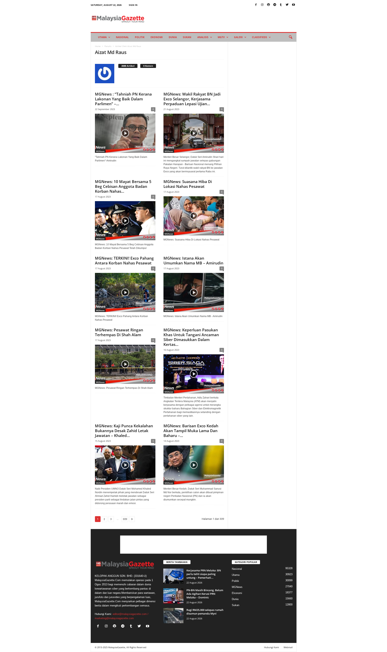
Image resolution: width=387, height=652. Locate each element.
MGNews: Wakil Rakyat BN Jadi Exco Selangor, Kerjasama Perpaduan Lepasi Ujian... (192, 99)
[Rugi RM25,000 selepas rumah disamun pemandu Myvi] (173, 615)
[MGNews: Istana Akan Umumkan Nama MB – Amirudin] (193, 292)
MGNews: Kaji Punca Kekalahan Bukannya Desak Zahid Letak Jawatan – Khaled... (124, 430)
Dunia (173, 37)
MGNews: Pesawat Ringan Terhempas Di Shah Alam (119, 332)
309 (125, 519)
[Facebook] (256, 5)
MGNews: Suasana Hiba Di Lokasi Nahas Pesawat (187, 184)
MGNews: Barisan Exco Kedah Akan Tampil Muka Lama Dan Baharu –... (190, 430)
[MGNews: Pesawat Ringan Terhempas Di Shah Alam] (125, 364)
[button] (290, 37)
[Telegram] (274, 5)
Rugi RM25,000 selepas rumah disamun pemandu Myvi (204, 611)
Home (98, 46)
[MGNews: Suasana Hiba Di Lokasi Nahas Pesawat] (193, 215)
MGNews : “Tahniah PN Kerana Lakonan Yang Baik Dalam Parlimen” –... (123, 99)
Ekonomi (157, 37)
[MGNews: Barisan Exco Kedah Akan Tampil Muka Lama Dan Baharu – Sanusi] (193, 465)
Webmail (288, 647)
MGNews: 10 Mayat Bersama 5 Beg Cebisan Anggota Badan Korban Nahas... (123, 186)
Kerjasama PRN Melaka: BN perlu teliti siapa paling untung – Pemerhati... (203, 574)
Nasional (122, 37)
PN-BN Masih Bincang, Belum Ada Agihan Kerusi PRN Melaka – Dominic (204, 593)
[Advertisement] (193, 545)
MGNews (100, 151)
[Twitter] (287, 5)
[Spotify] (268, 5)
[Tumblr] (281, 5)
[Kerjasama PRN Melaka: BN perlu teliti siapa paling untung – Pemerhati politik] (173, 576)
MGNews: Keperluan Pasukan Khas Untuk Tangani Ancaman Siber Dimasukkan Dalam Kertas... (191, 337)
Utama (102, 37)
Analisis (202, 37)
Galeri (238, 37)
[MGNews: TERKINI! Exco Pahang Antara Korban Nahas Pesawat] (125, 292)
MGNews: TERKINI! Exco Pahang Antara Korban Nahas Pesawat (124, 261)
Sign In (133, 4)
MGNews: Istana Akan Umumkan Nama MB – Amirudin (193, 261)
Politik (140, 37)
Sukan (187, 37)
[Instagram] (262, 5)
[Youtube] (293, 5)
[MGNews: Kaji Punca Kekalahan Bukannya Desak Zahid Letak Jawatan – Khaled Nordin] (125, 465)
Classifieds (259, 37)
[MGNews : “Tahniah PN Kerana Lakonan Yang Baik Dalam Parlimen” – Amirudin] (125, 133)
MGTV (221, 37)
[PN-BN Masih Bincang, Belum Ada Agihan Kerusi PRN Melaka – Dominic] (173, 595)
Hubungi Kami (271, 647)
